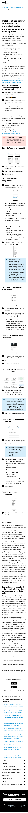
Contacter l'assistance (14, 799)
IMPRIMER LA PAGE (8, 16)
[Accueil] (5, 2)
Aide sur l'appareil (5, 7)
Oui (15, 683)
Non (15, 687)
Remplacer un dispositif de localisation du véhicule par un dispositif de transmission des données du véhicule (12, 80)
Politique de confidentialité (12, 806)
